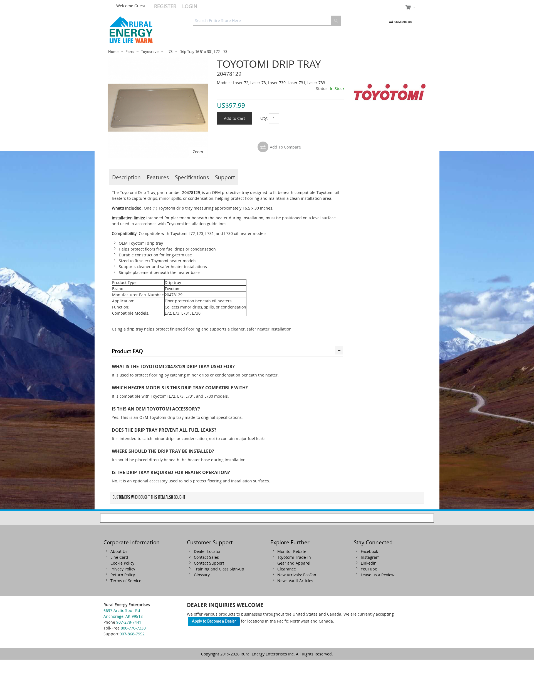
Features (158, 177)
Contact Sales (206, 557)
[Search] (336, 21)
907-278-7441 (128, 622)
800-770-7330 (133, 628)
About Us (118, 551)
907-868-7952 (132, 633)
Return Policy (122, 574)
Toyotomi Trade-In (294, 557)
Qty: (264, 118)
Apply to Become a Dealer (214, 621)
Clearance (286, 569)
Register (165, 6)
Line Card (119, 557)
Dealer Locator (207, 551)
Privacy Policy (122, 569)
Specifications (192, 177)
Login (189, 6)
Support (225, 177)
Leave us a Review (377, 574)
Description (126, 177)
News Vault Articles (295, 580)
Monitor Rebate (291, 551)
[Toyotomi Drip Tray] (158, 60)
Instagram (370, 557)
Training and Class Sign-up (219, 569)
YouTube (369, 569)
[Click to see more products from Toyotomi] (389, 94)
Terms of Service (125, 580)
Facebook (369, 551)
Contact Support (209, 563)
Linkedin (369, 563)
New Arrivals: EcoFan (296, 574)
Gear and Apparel (293, 563)
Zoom (198, 151)
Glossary (202, 574)
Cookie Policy (122, 563)
